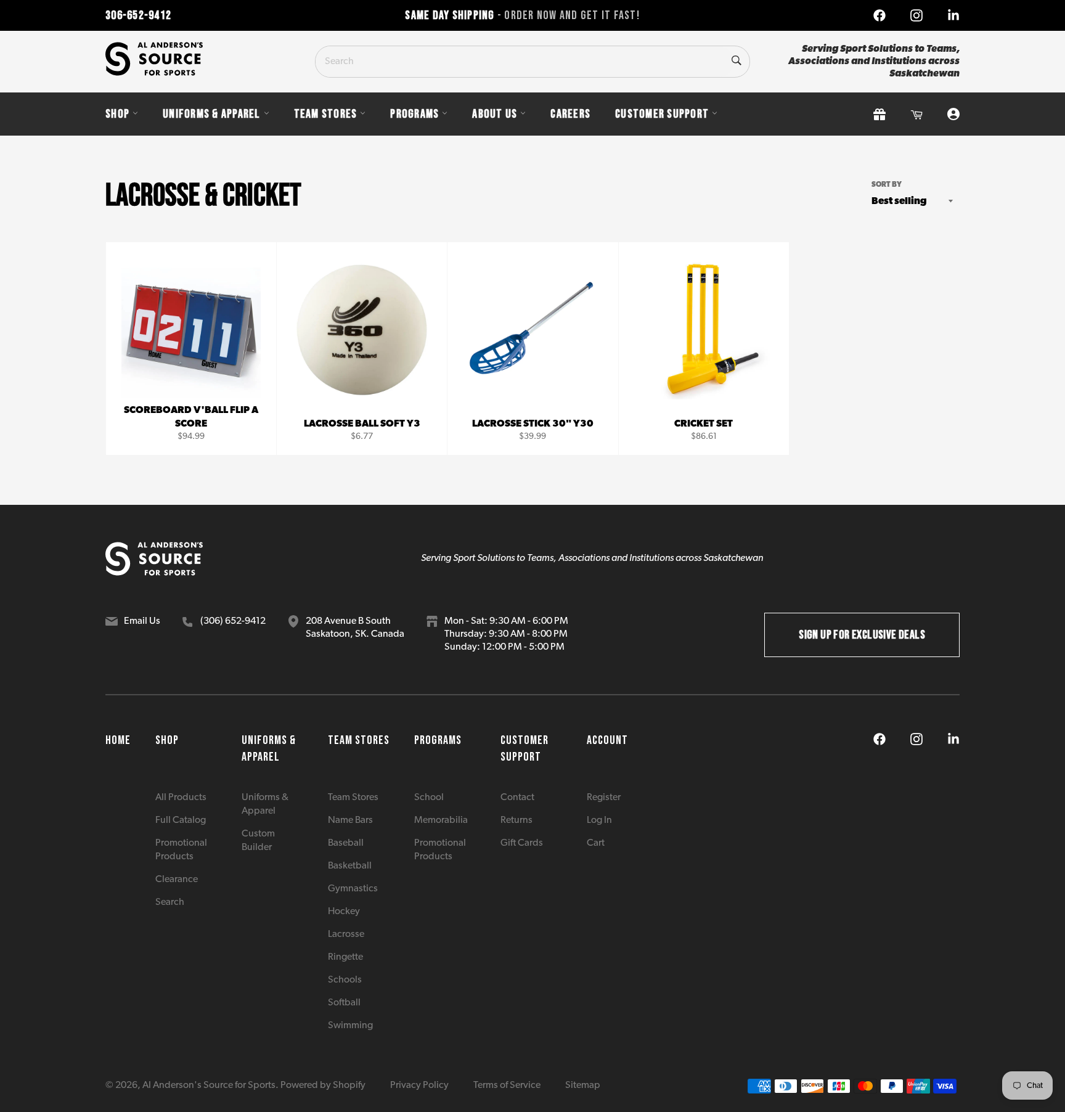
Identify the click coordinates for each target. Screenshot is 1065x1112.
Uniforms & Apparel (212, 114)
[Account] (953, 114)
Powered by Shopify (322, 1085)
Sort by (886, 185)
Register (604, 798)
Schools (345, 980)
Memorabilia (441, 820)
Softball (344, 1003)
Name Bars (350, 820)
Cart (596, 843)
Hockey (344, 912)
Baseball (346, 843)
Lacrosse (346, 934)
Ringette (345, 957)
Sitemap (582, 1085)
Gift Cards (521, 843)
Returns (516, 820)
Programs (414, 114)
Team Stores (325, 114)
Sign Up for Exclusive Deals (862, 635)
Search (169, 902)
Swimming (350, 1026)
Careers (570, 114)
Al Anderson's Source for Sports (208, 1085)
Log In (599, 820)
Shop (117, 114)
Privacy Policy (419, 1085)
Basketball (350, 866)
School (429, 798)
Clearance (176, 880)
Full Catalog (180, 820)
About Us (494, 114)
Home (118, 740)
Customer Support (662, 114)
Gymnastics (353, 889)
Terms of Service (507, 1085)
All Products (180, 798)
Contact (517, 798)
